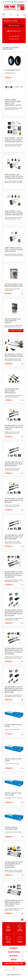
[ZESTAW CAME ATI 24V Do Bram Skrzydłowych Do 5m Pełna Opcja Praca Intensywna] (14, 638)
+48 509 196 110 (15, 39)
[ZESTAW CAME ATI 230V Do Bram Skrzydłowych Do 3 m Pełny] (14, 415)
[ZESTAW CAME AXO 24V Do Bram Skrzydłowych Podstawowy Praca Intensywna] (14, 890)
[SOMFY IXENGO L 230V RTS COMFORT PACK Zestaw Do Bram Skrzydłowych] (14, 127)
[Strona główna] (14, 7)
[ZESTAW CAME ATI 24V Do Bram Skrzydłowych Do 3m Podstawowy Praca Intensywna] (14, 599)
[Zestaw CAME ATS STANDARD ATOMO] (14, 817)
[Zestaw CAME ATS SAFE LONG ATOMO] (14, 783)
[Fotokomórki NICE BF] (14, 61)
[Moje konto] (17, 15)
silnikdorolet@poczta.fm (15, 31)
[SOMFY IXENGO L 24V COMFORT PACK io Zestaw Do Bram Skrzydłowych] (14, 164)
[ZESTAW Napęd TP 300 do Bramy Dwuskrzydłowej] (14, 345)
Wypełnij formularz (14, 25)
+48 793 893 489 (15, 36)
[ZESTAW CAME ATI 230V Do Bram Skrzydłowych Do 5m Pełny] (14, 488)
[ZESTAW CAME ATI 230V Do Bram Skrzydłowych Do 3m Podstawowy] (14, 451)
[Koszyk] (24, 14)
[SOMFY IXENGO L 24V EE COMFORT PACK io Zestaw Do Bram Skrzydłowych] (14, 200)
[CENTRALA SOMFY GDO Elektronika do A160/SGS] (14, 308)
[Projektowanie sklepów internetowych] (14, 968)
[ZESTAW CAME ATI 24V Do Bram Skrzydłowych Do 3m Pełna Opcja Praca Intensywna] (14, 561)
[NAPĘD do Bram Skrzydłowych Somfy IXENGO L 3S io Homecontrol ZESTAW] (14, 91)
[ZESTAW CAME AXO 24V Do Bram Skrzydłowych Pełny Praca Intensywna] (14, 851)
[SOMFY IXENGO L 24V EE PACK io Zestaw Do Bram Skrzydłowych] (14, 237)
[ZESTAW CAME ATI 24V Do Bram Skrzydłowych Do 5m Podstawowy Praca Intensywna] (14, 676)
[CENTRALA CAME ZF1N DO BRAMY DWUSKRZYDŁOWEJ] (14, 274)
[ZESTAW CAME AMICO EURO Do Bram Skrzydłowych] (14, 378)
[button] (3, 14)
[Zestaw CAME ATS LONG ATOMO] (14, 714)
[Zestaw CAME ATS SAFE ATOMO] (14, 749)
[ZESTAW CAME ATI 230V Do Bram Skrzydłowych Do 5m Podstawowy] (14, 524)
